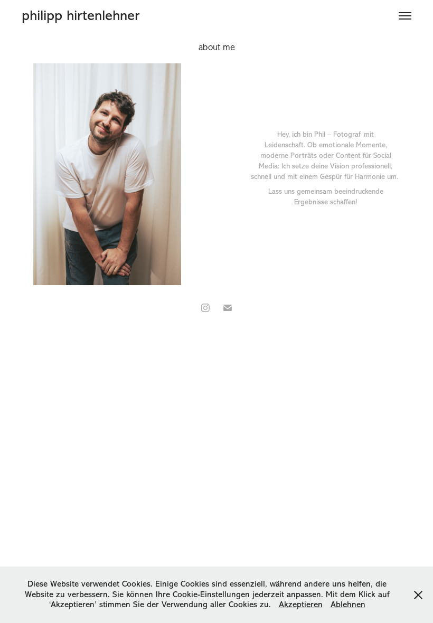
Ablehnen (348, 604)
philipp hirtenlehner (80, 15)
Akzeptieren (301, 604)
